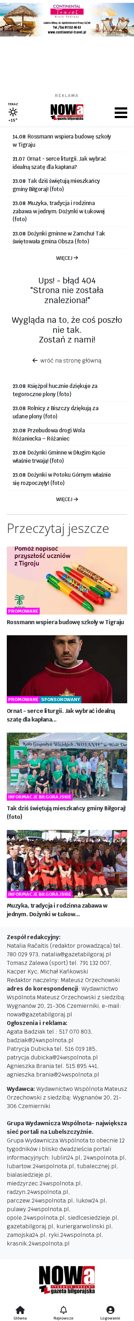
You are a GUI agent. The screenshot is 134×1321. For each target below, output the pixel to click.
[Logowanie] (110, 1311)
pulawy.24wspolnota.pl (38, 1209)
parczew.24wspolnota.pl (40, 1200)
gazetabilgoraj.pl (30, 1226)
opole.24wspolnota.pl (36, 1218)
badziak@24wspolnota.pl (40, 1040)
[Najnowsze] (64, 1311)
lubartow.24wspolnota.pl (40, 1166)
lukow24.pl (90, 1200)
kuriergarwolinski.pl (83, 1226)
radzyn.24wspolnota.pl (37, 1192)
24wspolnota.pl (104, 1157)
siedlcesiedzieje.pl (92, 1218)
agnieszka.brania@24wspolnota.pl (53, 1074)
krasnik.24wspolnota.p (37, 1243)
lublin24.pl (65, 1157)
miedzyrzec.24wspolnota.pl (44, 1183)
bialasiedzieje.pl (28, 1175)
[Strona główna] (20, 1311)
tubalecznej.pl (96, 1166)
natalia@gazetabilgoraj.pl (76, 954)
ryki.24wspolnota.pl (75, 1235)
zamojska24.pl (26, 1235)
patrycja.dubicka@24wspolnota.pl (52, 1057)
